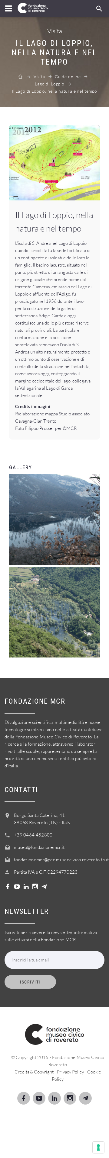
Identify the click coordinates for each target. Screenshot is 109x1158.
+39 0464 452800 (33, 835)
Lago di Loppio (49, 83)
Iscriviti (30, 982)
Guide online (68, 76)
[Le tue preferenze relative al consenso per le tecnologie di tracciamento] (98, 1147)
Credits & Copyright (34, 1072)
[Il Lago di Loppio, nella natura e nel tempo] (54, 162)
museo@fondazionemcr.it (39, 847)
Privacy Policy (70, 1072)
